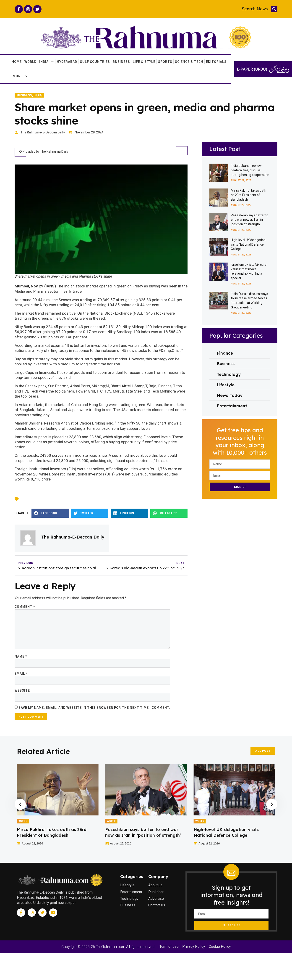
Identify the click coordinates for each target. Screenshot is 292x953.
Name (21, 656)
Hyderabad (67, 62)
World (30, 62)
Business (121, 62)
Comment (25, 606)
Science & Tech (189, 62)
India (44, 62)
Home (17, 62)
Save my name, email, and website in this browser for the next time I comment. (94, 707)
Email (21, 673)
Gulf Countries (95, 62)
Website (22, 690)
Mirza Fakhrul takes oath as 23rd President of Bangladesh (248, 195)
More (18, 76)
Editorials (216, 62)
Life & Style (144, 62)
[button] (274, 9)
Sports (165, 62)
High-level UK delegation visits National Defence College (248, 244)
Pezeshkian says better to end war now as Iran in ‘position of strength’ (249, 219)
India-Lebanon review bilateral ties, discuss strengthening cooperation (250, 170)
